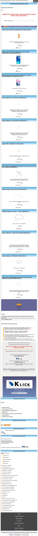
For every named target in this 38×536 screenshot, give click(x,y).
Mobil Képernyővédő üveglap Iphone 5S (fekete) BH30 (16, 29)
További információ (25, 534)
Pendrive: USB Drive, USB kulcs (8, 488)
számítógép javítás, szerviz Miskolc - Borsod (25, 351)
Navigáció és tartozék (6, 473)
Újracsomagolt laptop (7, 459)
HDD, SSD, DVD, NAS (7, 482)
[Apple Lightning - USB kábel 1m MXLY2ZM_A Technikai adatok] (19, 266)
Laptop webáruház (8, 0)
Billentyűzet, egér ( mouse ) (7, 483)
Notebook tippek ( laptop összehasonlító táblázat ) (14, 335)
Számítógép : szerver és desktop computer (10, 475)
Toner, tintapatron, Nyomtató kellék (9, 505)
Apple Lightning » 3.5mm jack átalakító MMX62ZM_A (16, 233)
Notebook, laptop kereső (9, 430)
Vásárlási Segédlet (19, 528)
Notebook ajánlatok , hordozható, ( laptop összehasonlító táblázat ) (18, 340)
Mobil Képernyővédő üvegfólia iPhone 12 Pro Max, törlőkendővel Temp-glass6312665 (15, 52)
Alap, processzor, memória (7, 478)
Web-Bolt (13, 0)
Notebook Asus (6, 461)
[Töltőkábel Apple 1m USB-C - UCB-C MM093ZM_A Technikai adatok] (19, 222)
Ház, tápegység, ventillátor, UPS (8, 477)
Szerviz (18, 369)
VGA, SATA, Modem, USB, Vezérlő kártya (10, 480)
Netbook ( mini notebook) (7, 465)
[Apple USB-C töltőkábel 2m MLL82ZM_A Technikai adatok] (19, 154)
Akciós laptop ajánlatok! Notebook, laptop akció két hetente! (19, 344)
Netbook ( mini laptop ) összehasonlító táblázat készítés (17, 327)
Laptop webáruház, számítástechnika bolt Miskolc (19, 354)
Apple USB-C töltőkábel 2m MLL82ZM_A (13, 143)
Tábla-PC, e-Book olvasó (7, 472)
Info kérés (19, 521)
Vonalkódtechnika (6, 508)
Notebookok (6, 463)
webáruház (14, 342)
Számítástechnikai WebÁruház (6, 447)
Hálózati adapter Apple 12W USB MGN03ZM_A (14, 189)
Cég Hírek (13, 370)
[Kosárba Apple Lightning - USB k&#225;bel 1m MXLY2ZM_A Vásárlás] (22, 271)
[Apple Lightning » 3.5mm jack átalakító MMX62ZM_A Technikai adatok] (19, 243)
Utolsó (19, 26)
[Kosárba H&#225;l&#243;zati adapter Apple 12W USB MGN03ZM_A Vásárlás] (22, 205)
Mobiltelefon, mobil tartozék (7, 470)
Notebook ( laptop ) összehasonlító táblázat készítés (16, 329)
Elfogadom (11, 534)
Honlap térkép (19, 518)
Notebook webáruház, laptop (10, 351)
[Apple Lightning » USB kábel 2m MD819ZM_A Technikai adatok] (19, 108)
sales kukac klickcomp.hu (7, 440)
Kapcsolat (28, 369)
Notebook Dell (6, 457)
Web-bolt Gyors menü (23, 370)
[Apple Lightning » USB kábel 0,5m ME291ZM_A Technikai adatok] (19, 131)
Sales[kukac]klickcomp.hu (19, 356)
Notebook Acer (6, 455)
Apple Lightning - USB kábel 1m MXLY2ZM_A (14, 256)
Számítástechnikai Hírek (12, 369)
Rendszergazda (23, 369)
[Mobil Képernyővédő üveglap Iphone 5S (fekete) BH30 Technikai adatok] (19, 40)
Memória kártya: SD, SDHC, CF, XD (9, 490)
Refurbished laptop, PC (7, 467)
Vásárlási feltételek (19, 523)
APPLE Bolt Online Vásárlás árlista (22, 0)
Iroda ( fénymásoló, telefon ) (7, 510)
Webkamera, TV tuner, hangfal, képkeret (10, 485)
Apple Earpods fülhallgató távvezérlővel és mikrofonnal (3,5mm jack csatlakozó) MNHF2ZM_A (19, 166)
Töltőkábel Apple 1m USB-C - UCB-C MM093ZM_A (15, 211)
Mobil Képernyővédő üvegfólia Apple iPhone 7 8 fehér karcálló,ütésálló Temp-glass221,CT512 (16, 76)
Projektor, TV (5, 493)
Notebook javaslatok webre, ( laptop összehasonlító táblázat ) (17, 334)
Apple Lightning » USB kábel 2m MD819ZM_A (14, 97)
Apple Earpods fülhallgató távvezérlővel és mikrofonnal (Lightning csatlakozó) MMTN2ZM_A (17, 278)
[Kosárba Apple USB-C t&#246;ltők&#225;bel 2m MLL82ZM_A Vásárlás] (22, 160)
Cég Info (32, 369)
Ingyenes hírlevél (19, 516)
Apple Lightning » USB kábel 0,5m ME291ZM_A (14, 120)
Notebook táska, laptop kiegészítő (8, 468)
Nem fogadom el (17, 534)
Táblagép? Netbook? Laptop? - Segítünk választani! (16, 331)
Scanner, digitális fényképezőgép (8, 487)
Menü (35, 1)
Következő (16, 26)
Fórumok (17, 370)
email (19, 513)
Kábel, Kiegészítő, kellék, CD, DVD (9, 498)
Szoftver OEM (5, 495)
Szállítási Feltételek (19, 530)
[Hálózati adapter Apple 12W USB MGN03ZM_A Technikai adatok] (19, 200)
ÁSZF (19, 525)
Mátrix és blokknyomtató (7, 503)
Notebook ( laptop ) (6, 453)
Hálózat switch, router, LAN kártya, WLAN (10, 500)
